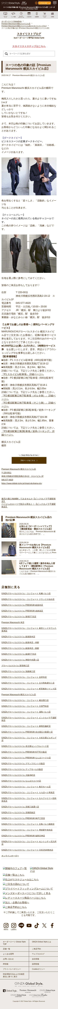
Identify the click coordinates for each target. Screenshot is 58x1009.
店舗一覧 (6, 949)
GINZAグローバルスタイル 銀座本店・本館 (20, 642)
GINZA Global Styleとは (41, 942)
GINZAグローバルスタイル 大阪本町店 (18, 775)
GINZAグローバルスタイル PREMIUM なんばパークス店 (26, 758)
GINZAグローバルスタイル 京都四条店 (18, 812)
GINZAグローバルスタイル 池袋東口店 (18, 671)
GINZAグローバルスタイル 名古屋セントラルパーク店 (25, 746)
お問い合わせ (8, 959)
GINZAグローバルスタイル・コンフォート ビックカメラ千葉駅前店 (28, 719)
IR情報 (5, 964)
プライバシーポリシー (12, 969)
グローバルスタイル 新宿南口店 (15, 666)
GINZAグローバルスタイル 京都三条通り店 (20, 807)
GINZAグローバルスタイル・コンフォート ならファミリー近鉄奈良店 (28, 799)
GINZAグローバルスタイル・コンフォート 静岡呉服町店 (26, 726)
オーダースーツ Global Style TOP (14, 943)
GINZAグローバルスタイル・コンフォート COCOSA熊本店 (27, 850)
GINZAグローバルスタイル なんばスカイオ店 (21, 781)
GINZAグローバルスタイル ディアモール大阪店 (22, 769)
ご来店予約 (36, 949)
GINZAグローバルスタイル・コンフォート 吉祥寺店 (24, 677)
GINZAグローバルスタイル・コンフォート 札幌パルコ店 (26, 593)
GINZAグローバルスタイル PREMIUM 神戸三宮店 (23, 818)
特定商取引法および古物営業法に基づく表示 (13, 975)
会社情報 (35, 959)
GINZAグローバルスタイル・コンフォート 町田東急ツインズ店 (28, 689)
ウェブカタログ (38, 954)
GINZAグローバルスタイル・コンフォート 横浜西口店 (25, 700)
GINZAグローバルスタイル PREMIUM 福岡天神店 (23, 836)
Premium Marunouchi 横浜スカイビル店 (18, 694)
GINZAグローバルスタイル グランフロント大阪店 (23, 763)
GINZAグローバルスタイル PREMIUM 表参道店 (22, 611)
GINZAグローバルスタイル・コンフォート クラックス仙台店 (27, 599)
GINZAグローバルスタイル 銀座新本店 (18, 637)
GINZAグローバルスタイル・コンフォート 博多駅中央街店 (26, 830)
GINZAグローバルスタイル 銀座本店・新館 (20, 648)
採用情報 (35, 964)
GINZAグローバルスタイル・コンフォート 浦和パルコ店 (26, 712)
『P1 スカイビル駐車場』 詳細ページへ (22, 374)
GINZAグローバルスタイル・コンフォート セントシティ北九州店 (28, 842)
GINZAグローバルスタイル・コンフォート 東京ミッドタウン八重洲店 (28, 629)
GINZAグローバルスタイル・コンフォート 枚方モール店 (26, 787)
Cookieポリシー (38, 969)
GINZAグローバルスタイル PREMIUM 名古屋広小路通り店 (27, 732)
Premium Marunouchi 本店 (12, 622)
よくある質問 (8, 954)
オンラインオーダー (10, 856)
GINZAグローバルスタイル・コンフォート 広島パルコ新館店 (27, 824)
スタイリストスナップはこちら (29, 46)
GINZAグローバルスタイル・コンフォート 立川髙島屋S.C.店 (27, 683)
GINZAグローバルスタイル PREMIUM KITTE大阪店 (24, 752)
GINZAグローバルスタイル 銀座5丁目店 (18, 654)
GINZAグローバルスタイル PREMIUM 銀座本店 (22, 605)
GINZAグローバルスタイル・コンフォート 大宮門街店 (25, 706)
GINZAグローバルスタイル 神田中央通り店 (20, 660)
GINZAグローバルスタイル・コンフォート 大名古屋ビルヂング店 (28, 739)
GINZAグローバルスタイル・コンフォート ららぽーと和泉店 (27, 792)
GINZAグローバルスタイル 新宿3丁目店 (18, 617)
